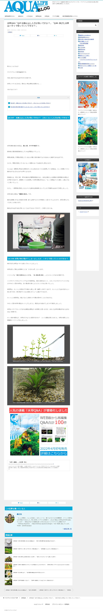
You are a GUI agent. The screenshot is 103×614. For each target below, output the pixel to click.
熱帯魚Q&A (38, 16)
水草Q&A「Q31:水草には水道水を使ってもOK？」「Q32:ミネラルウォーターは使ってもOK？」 (35, 556)
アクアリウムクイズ (84, 53)
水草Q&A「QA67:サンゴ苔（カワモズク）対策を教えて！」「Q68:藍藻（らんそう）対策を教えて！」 (36, 548)
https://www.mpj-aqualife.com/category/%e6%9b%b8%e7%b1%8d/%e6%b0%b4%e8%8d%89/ (31, 464)
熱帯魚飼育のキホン (10, 16)
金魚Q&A (81, 45)
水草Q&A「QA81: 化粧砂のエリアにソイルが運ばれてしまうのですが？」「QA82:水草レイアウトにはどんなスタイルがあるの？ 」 (41, 565)
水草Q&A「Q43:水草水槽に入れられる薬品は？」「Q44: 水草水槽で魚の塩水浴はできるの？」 (34, 541)
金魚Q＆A (20, 16)
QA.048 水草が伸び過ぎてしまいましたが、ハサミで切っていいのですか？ (30, 107)
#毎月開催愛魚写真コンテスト (70, 16)
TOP (11, 598)
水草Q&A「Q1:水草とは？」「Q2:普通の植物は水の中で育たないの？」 (29, 572)
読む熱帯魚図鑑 (84, 43)
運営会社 (47, 604)
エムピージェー (84, 211)
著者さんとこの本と (84, 55)
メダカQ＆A (29, 16)
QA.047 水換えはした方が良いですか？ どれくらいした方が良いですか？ (31, 103)
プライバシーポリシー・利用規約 (60, 604)
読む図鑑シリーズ (83, 41)
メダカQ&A (82, 47)
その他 (81, 67)
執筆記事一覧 (68, 528)
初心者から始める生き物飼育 (86, 39)
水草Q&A (47, 16)
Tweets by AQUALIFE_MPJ (85, 200)
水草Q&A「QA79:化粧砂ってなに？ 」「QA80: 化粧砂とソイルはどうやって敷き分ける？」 (34, 580)
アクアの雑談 (55, 16)
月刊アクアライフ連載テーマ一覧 (87, 65)
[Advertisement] (38, 54)
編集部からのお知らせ (85, 35)
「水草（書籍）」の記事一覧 (17, 462)
